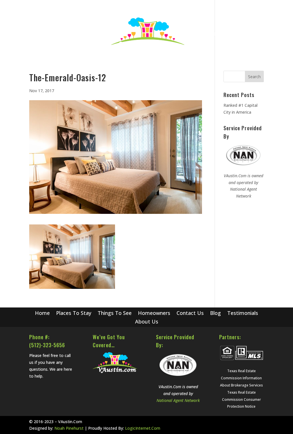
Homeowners (154, 313)
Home (195, 5)
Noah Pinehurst (69, 428)
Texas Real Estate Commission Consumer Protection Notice (241, 399)
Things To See (115, 313)
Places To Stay (73, 313)
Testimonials (242, 313)
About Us (255, 5)
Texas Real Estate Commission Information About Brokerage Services (241, 378)
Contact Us (231, 5)
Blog (211, 5)
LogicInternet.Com (142, 428)
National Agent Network (178, 400)
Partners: (230, 337)
